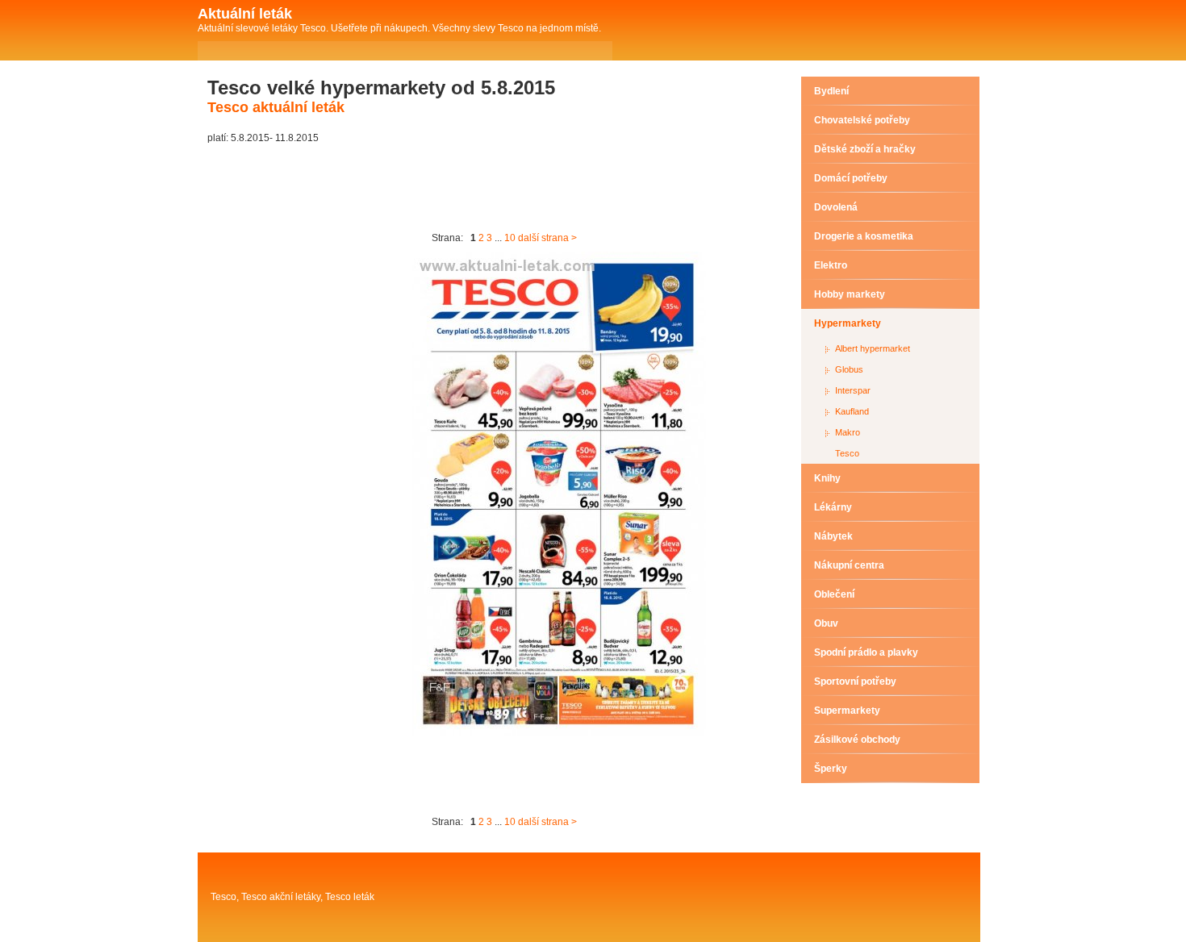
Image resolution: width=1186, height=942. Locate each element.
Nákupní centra (849, 565)
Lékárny (833, 507)
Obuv (826, 623)
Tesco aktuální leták (276, 107)
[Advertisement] (501, 188)
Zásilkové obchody (857, 739)
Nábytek (833, 536)
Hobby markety (849, 294)
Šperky (830, 768)
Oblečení (834, 594)
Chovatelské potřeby (862, 120)
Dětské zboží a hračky (865, 149)
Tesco (847, 453)
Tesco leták (349, 896)
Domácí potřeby (850, 178)
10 (510, 238)
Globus (849, 369)
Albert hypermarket (872, 348)
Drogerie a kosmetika (863, 236)
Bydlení (831, 91)
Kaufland (852, 411)
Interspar (853, 390)
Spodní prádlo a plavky (866, 652)
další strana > (547, 238)
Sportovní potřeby (855, 681)
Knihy (827, 478)
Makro (847, 432)
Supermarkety (847, 710)
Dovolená (836, 207)
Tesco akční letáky (280, 896)
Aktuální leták (245, 14)
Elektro (830, 265)
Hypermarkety (847, 323)
